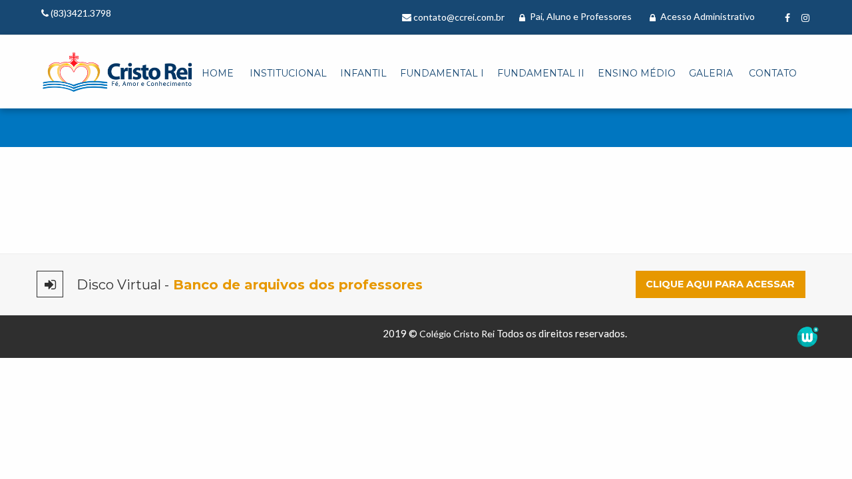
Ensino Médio (637, 73)
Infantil (363, 73)
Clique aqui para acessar (720, 284)
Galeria (711, 73)
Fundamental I (442, 73)
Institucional (288, 73)
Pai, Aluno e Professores (580, 16)
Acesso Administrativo (706, 16)
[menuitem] (218, 74)
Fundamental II (540, 73)
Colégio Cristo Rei (457, 333)
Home (218, 73)
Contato (773, 73)
